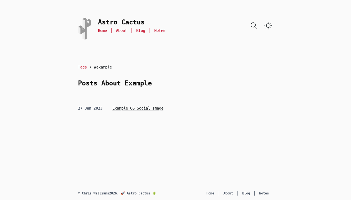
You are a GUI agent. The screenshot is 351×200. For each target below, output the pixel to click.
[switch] (268, 26)
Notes (159, 30)
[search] (254, 26)
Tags (82, 67)
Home (102, 30)
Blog (140, 30)
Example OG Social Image (137, 108)
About (121, 30)
